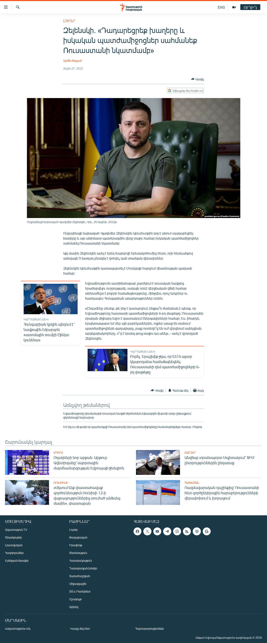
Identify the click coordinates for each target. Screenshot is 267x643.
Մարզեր (190, 452)
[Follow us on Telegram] (167, 531)
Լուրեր (69, 21)
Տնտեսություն (78, 553)
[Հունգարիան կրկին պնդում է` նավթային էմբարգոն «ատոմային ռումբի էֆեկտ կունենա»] (51, 299)
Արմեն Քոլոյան (72, 60)
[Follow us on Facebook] (137, 531)
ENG (221, 7)
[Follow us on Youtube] (157, 531)
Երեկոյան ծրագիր (16, 560)
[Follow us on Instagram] (177, 531)
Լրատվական (13, 545)
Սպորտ (58, 452)
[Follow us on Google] (207, 531)
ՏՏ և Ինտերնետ (80, 591)
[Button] (197, 79)
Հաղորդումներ (14, 553)
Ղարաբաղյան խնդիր (83, 568)
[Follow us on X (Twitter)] (147, 531)
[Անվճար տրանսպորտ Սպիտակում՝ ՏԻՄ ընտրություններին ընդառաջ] (158, 462)
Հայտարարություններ (149, 628)
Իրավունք (61, 482)
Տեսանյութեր (13, 537)
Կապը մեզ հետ (80, 628)
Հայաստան (192, 482)
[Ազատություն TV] (234, 7)
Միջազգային (77, 583)
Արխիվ (73, 607)
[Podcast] (197, 531)
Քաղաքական (78, 537)
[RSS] (187, 531)
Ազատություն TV (16, 529)
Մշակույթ (75, 599)
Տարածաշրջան (79, 576)
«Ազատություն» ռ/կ (17, 628)
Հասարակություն (80, 560)
